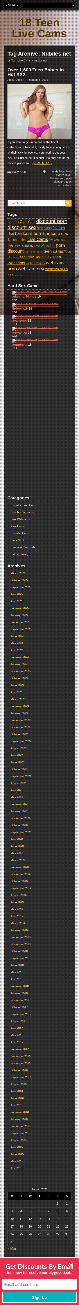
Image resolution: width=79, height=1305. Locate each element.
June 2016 (17, 1098)
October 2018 (19, 951)
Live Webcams (44, 245)
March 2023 (18, 699)
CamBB (13, 222)
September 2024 (21, 629)
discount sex (21, 227)
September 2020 (21, 832)
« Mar (11, 1248)
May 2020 (17, 853)
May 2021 (17, 797)
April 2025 (17, 601)
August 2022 (19, 748)
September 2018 (21, 958)
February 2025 (20, 608)
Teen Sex (43, 257)
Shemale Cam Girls (23, 547)
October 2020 (19, 825)
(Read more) (42, 163)
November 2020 (21, 818)
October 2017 (19, 1007)
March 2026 (18, 573)
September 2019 (21, 888)
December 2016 (21, 1056)
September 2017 (21, 1014)
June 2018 (17, 965)
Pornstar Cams (20, 533)
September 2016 (21, 1077)
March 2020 (18, 860)
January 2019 (19, 930)
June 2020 (17, 846)
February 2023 (20, 706)
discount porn (51, 221)
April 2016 (17, 1105)
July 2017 (17, 1028)
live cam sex (57, 240)
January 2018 (19, 993)
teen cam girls (34, 251)
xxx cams (15, 274)
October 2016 (19, 1070)
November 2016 (21, 1063)
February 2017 (20, 1049)
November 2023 (21, 671)
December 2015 (21, 1126)
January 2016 (19, 1119)
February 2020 (20, 867)
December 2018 (21, 937)
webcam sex (31, 268)
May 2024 (17, 643)
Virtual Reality (19, 554)
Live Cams (37, 239)
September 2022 (21, 741)
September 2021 (21, 776)
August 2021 (19, 783)
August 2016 (19, 1084)
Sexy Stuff (19, 171)
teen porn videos (64, 183)
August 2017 (19, 1021)
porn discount (63, 180)
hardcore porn (28, 233)
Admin (20, 79)
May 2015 (17, 1161)
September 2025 (21, 587)
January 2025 (19, 615)
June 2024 (17, 636)
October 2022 (19, 734)
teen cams (53, 251)
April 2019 (17, 916)
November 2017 (21, 1000)
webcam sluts (56, 269)
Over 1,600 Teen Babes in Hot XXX (35, 72)
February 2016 (20, 1112)
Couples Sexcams (22, 512)
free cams (44, 228)
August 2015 (19, 1140)
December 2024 (21, 622)
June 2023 (17, 685)
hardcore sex (55, 233)
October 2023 (19, 678)
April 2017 (17, 1042)
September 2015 (21, 1133)
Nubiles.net (57, 178)
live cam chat (17, 240)
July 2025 (17, 594)
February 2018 (20, 986)
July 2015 (17, 1147)
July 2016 (17, 1091)
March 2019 (18, 923)
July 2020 (17, 839)
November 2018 (21, 944)
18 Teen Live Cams (39, 28)
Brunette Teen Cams (24, 505)
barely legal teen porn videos (61, 173)
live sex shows (20, 245)
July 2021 (17, 790)
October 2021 (19, 769)
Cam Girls (27, 222)
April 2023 (17, 692)
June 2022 (17, 762)
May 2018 (17, 972)
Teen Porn (26, 257)
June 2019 (17, 902)
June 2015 (17, 1154)
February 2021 (20, 804)
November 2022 (21, 727)
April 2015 (17, 1168)
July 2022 (17, 755)
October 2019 (19, 881)
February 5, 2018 (38, 79)
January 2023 (19, 713)
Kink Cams (18, 526)
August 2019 (19, 895)
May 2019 (17, 909)
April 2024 (17, 650)
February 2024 (20, 657)
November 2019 (21, 874)
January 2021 (19, 811)
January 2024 (19, 664)
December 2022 (21, 720)
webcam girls (35, 263)
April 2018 (17, 979)
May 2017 (17, 1035)
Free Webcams (20, 519)
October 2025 (19, 580)
